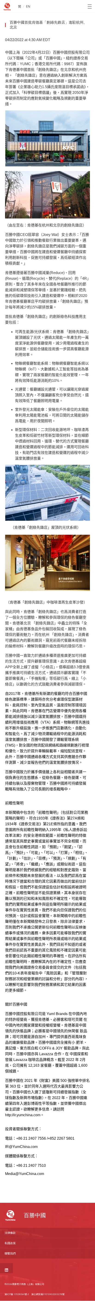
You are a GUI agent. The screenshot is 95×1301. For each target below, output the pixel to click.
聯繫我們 (10, 1253)
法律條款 (10, 1232)
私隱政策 (10, 1243)
